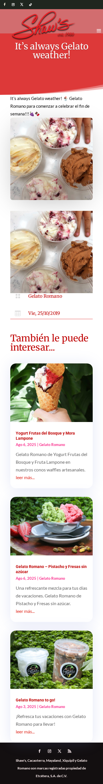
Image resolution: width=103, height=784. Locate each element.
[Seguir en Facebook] (4, 4)
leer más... (25, 477)
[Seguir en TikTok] (30, 4)
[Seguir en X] (22, 4)
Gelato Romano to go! (35, 700)
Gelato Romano (45, 296)
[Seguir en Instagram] (13, 4)
